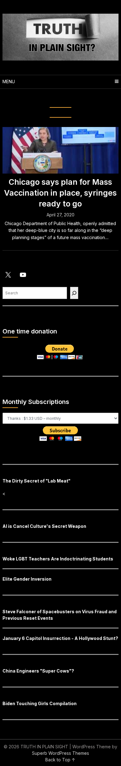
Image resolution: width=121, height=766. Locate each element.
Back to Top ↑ (60, 759)
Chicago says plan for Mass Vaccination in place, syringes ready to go (60, 192)
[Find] (74, 293)
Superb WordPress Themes (60, 753)
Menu (8, 81)
